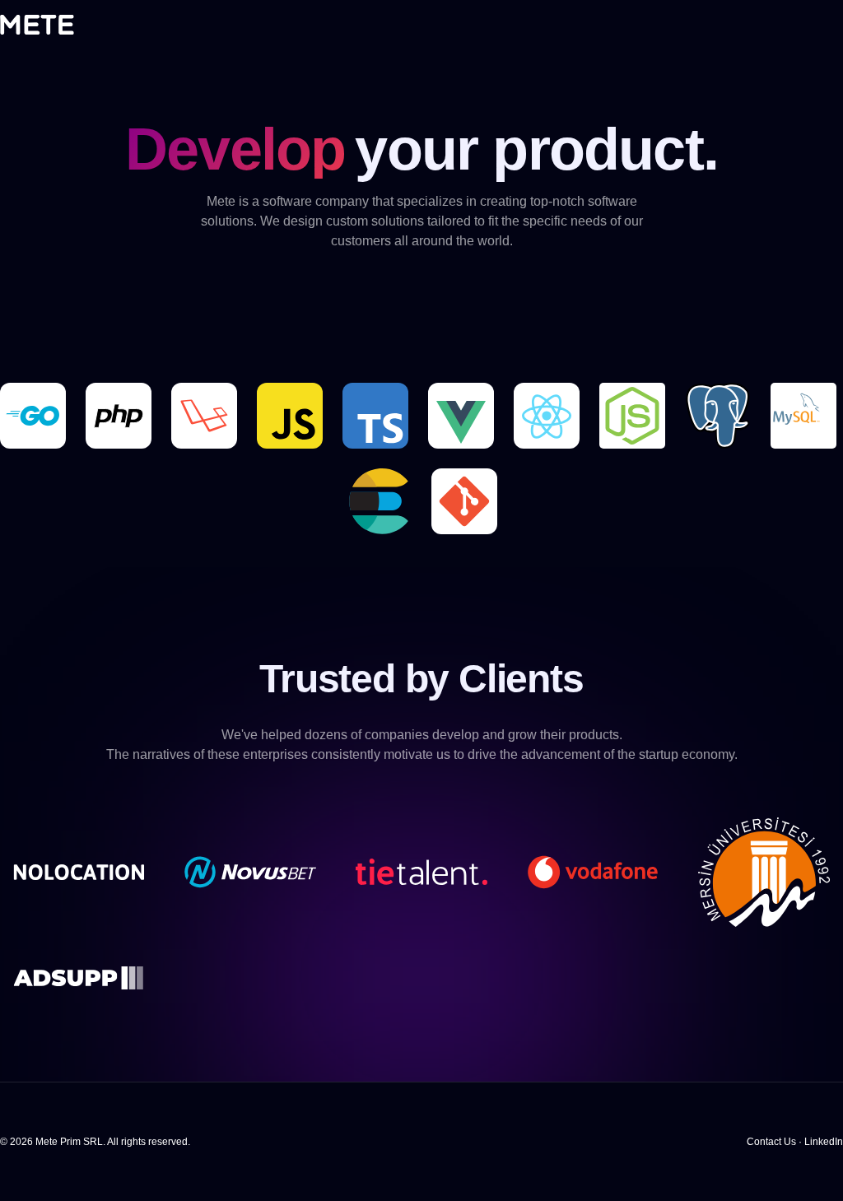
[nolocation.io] (79, 870)
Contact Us (771, 1141)
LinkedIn (823, 1141)
